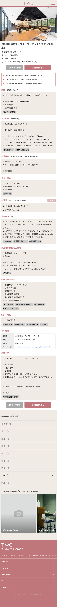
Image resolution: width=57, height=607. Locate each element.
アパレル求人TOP (7, 555)
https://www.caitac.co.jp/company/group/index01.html (35, 347)
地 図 (51, 200)
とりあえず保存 (14, 67)
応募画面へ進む (38, 67)
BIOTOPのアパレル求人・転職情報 (27, 555)
